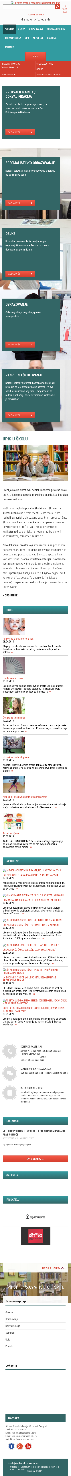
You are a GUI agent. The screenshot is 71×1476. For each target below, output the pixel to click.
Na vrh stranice (51, 1268)
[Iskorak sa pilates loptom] (35, 745)
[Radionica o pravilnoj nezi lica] (35, 626)
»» (12, 652)
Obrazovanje (36, 29)
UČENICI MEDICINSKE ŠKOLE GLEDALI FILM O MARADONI (31, 924)
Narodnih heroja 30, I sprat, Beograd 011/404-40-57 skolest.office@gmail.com (41, 1053)
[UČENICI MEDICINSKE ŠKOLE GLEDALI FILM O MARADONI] (35, 920)
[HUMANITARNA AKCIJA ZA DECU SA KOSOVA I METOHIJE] (35, 895)
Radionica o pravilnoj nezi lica (18, 638)
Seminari (10, 1332)
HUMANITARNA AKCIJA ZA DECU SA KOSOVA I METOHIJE (32, 900)
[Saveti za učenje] (35, 821)
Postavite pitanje (36, 15)
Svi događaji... (35, 1158)
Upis (27, 38)
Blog (65, 12)
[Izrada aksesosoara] (35, 666)
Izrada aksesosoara (13, 678)
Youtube (28, 1446)
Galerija (51, 38)
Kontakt (9, 47)
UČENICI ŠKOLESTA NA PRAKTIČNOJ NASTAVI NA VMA (30, 875)
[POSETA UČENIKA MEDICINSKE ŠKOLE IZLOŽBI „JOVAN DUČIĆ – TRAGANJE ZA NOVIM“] (35, 1002)
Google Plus (20, 1446)
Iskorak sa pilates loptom (16, 757)
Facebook (11, 1446)
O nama (21, 29)
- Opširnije (10, 595)
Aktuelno (38, 38)
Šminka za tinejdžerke (14, 717)
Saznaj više (14, 132)
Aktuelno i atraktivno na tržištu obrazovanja (25, 796)
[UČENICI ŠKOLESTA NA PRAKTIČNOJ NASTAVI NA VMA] (35, 870)
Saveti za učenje (11, 833)
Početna (9, 29)
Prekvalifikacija (56, 29)
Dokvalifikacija (13, 38)
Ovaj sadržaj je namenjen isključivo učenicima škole (44, 1070)
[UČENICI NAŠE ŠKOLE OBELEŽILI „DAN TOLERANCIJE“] (35, 945)
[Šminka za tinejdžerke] (35, 706)
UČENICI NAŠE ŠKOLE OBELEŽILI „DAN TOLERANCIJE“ (29, 949)
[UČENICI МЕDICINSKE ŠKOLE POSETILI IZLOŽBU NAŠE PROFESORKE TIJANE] (35, 971)
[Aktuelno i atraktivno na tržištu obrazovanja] (35, 785)
